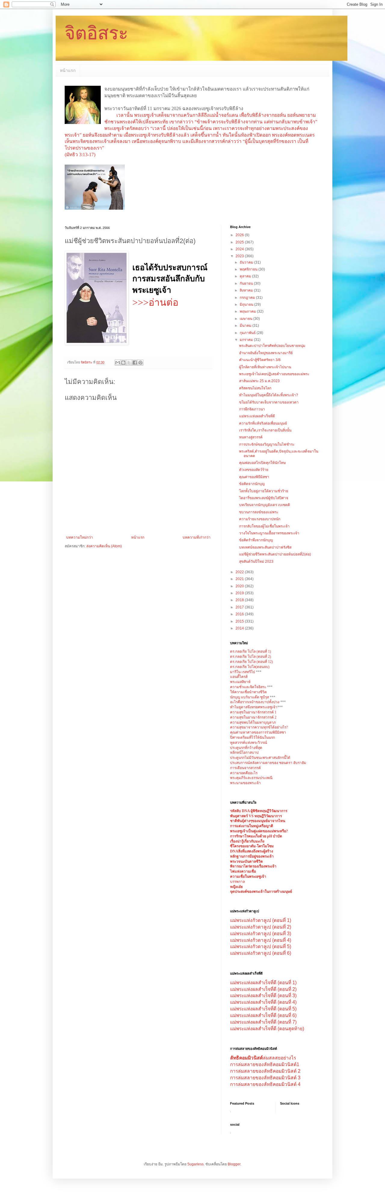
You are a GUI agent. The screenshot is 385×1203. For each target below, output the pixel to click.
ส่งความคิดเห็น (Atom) (104, 546)
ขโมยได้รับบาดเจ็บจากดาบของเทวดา (269, 402)
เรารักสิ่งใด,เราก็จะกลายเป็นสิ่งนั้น (265, 430)
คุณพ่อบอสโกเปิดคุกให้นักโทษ (262, 463)
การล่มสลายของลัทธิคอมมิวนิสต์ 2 (265, 1071)
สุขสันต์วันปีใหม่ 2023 (256, 561)
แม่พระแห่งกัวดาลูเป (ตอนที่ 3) (260, 933)
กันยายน (247, 283)
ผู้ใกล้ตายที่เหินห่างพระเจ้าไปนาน (265, 367)
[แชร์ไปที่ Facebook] (135, 363)
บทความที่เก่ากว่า (197, 537)
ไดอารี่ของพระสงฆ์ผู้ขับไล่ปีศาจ (263, 498)
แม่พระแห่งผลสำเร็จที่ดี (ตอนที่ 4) (263, 1002)
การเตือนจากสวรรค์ (245, 768)
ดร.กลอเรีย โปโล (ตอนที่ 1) (250, 651)
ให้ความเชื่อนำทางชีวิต (248, 692)
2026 (240, 235)
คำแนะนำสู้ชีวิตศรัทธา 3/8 (260, 360)
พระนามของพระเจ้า (245, 783)
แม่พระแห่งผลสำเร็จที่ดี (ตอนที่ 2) (263, 989)
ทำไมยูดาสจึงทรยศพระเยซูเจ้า (253, 707)
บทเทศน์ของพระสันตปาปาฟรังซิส (265, 547)
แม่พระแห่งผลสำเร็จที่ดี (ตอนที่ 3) (263, 995)
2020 (240, 586)
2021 (240, 579)
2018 (240, 600)
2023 (240, 256)
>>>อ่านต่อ (155, 302)
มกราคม (247, 340)
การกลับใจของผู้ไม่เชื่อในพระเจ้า (264, 526)
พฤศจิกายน (249, 269)
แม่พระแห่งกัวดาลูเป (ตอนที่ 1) (260, 920)
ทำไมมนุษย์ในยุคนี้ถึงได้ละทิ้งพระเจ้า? (268, 395)
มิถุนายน (247, 304)
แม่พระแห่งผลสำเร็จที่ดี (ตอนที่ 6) (263, 1015)
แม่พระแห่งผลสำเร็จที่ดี (257, 416)
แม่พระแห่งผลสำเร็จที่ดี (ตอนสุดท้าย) (267, 1028)
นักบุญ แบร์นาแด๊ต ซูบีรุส (250, 697)
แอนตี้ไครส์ (239, 677)
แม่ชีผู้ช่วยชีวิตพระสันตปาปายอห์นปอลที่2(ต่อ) (275, 554)
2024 (240, 249)
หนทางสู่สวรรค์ (251, 437)
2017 (240, 607)
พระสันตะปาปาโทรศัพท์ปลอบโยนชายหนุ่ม (272, 346)
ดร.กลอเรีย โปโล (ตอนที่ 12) (251, 662)
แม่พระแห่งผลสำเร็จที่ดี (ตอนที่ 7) (263, 1022)
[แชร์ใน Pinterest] (140, 363)
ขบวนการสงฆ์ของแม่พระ (258, 512)
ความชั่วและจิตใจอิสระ (248, 687)
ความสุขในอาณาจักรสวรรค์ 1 (253, 712)
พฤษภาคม (248, 311)
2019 (240, 593)
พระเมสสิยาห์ (240, 682)
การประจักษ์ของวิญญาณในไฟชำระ (266, 444)
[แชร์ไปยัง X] (129, 363)
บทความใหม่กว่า (79, 537)
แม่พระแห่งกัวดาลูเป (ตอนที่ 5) (260, 946)
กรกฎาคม (248, 297)
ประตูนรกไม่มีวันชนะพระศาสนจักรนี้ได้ (260, 758)
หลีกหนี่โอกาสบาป (244, 752)
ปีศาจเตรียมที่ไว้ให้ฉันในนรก (252, 737)
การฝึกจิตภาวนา (252, 409)
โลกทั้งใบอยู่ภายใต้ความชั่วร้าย (263, 491)
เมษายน (246, 319)
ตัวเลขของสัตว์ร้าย (253, 470)
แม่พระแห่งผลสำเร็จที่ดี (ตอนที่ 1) (263, 982)
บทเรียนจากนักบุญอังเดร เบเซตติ (264, 505)
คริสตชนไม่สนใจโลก (255, 388)
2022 (240, 572)
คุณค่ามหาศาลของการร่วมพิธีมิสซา (258, 732)
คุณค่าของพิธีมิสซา (254, 477)
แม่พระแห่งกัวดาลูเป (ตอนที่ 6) (260, 953)
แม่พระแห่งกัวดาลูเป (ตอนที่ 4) (260, 940)
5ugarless (195, 1164)
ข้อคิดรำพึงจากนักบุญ (256, 540)
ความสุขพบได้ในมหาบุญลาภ (253, 722)
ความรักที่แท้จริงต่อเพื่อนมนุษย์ (263, 423)
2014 (240, 628)
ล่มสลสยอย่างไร (263, 1057)
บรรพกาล (237, 882)
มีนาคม (246, 325)
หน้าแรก (67, 70)
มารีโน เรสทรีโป (242, 672)
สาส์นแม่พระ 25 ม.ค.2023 (259, 381)
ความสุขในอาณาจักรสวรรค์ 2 (253, 717)
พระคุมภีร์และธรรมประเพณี (251, 778)
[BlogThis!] (123, 363)
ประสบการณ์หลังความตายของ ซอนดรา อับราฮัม (268, 763)
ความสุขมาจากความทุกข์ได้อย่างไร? (259, 727)
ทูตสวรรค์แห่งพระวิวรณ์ (248, 743)
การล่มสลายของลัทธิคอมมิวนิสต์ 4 (265, 1084)
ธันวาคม (247, 262)
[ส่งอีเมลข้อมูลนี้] (118, 363)
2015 (240, 621)
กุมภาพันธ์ (248, 333)
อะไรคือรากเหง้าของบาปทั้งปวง (255, 702)
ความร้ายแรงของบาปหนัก (259, 519)
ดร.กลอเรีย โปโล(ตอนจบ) (250, 667)
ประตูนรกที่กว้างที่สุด (246, 748)
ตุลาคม (246, 276)
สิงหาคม (247, 290)
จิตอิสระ (96, 33)
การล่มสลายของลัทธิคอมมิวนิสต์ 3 (265, 1077)
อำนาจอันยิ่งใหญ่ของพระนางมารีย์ (266, 353)
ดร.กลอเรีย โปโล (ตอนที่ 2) (250, 656)
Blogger (234, 1164)
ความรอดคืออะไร (243, 773)
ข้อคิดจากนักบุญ (252, 484)
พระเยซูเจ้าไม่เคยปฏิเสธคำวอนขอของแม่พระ (274, 374)
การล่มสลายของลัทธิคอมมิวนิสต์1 (264, 1064)
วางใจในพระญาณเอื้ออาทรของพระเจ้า (269, 533)
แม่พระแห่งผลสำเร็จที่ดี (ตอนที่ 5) (263, 1008)
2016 (240, 614)
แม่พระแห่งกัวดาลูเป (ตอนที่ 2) (260, 926)
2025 (240, 242)
